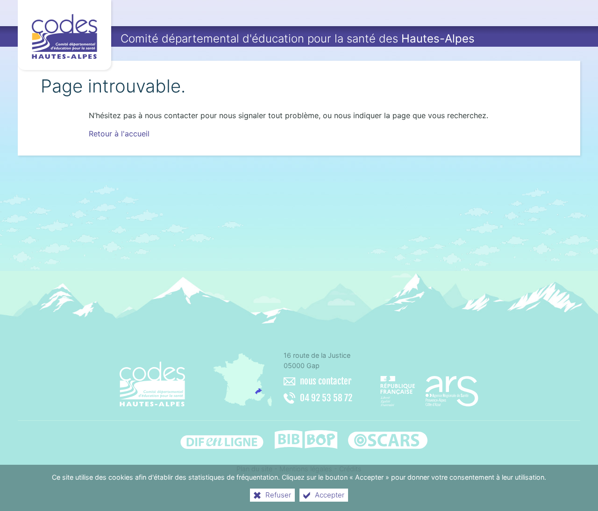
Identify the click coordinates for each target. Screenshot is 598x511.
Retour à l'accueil (119, 133)
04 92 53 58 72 (326, 398)
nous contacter (325, 381)
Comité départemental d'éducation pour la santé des (298, 38)
